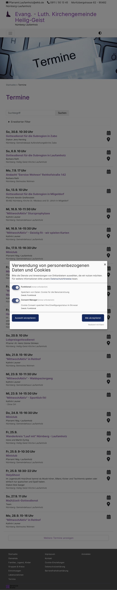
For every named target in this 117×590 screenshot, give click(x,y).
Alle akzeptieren (93, 318)
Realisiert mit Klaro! (96, 325)
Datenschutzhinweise (61, 278)
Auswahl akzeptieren (25, 318)
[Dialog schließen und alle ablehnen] (105, 263)
